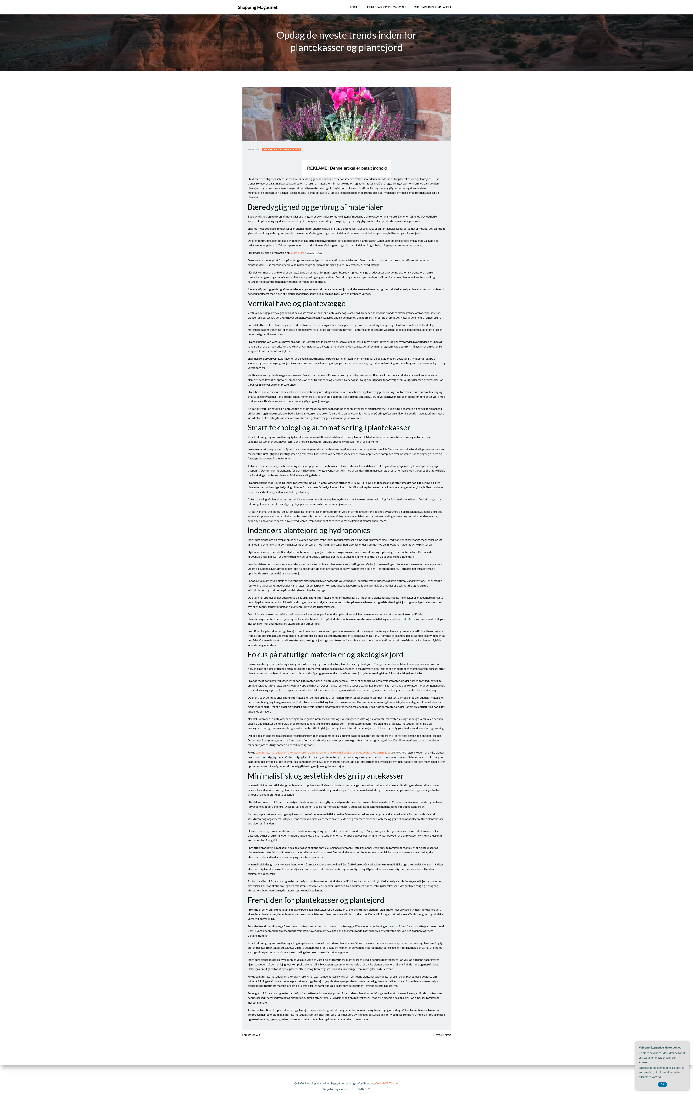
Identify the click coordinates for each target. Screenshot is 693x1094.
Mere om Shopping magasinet (432, 7)
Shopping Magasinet (258, 7)
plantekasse (298, 252)
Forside (355, 7)
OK (662, 1084)
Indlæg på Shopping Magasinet (387, 7)
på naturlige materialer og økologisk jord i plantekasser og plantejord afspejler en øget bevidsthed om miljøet (323, 752)
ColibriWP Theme (386, 1083)
